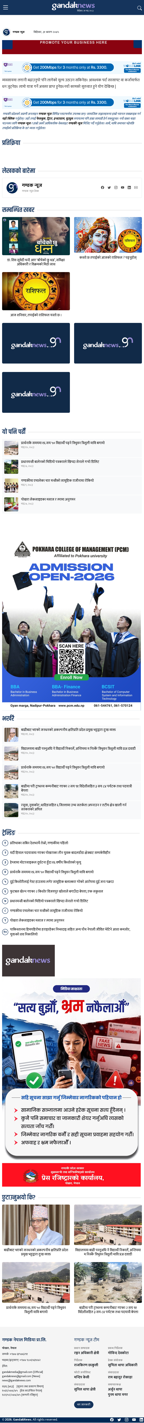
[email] (136, 188)
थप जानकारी (83, 1404)
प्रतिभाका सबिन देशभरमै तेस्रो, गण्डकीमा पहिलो (39, 843)
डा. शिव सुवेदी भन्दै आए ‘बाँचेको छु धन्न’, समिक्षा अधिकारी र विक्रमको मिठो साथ (36, 262)
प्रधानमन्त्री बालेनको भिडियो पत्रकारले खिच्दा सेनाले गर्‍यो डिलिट (60, 462)
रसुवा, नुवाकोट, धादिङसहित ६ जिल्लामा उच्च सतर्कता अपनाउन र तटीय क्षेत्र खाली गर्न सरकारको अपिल (73, 807)
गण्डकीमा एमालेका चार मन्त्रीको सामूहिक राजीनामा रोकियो (57, 481)
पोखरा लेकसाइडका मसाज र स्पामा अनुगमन (48, 499)
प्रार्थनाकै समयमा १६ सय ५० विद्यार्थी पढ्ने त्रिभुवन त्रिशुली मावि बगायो (63, 443)
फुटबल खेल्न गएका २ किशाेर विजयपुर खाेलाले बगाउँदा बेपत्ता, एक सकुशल (56, 891)
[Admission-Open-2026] (71, 623)
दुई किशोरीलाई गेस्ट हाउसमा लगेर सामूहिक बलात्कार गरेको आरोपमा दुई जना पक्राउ (62, 882)
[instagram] (115, 188)
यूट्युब (69, 119)
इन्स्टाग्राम (59, 119)
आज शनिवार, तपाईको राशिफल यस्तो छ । (36, 315)
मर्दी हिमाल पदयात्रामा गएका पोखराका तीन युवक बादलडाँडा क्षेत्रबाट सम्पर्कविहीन (60, 853)
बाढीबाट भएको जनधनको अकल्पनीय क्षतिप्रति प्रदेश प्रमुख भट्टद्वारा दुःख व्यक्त (68, 730)
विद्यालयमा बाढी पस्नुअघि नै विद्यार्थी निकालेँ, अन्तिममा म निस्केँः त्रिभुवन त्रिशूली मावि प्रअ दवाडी (78, 749)
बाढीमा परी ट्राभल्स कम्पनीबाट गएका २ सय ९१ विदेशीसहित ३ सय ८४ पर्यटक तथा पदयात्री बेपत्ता (76, 788)
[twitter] (109, 188)
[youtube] (122, 188)
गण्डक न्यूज (32, 185)
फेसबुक (40, 119)
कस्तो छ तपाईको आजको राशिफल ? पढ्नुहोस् (108, 258)
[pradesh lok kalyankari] (71, 1082)
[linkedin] (129, 188)
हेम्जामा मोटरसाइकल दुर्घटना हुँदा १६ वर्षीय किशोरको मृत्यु (45, 862)
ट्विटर (49, 119)
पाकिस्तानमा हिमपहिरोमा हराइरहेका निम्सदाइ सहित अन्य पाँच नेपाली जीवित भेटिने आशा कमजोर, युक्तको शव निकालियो (70, 932)
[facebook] (102, 188)
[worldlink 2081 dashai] (72, 67)
